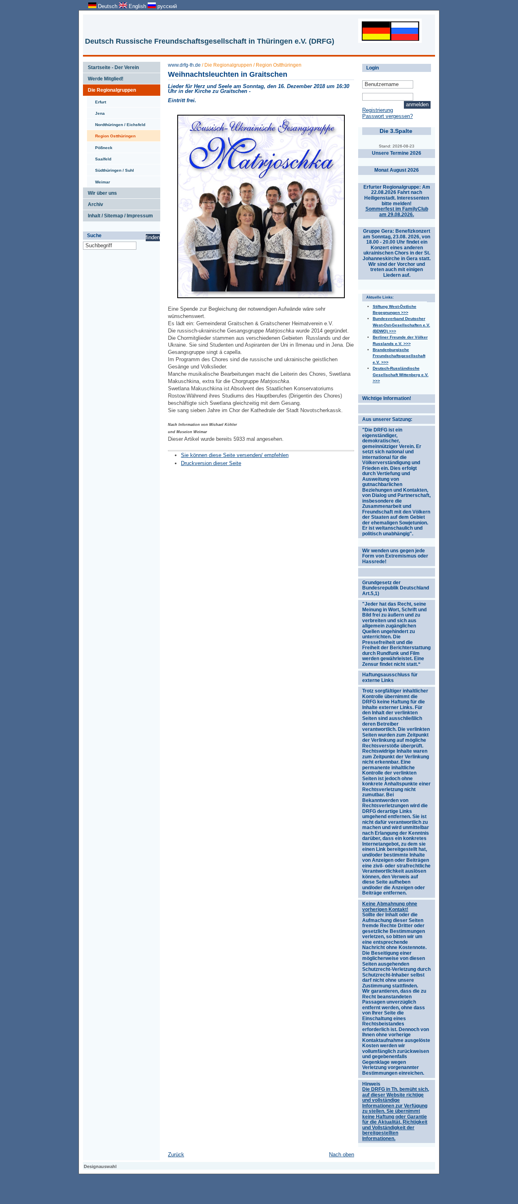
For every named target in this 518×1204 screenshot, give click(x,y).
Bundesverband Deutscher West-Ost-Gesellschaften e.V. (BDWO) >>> (401, 324)
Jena (96, 111)
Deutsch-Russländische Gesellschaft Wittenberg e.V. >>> (401, 374)
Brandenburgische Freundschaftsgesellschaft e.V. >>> (399, 355)
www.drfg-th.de (184, 65)
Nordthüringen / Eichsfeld (116, 123)
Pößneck (100, 146)
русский (166, 6)
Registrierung (377, 110)
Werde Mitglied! (103, 77)
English (137, 6)
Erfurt (96, 100)
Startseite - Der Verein (111, 66)
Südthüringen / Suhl (110, 168)
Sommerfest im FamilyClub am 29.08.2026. (396, 211)
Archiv (93, 203)
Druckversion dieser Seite (211, 463)
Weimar (98, 180)
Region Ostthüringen (111, 134)
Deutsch (107, 6)
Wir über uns (100, 191)
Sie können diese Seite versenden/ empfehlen (235, 455)
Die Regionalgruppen (109, 88)
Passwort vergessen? (387, 116)
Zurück (176, 1154)
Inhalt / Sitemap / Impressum (118, 214)
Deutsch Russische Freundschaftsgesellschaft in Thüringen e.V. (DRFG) (209, 41)
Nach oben (341, 1154)
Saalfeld (99, 157)
